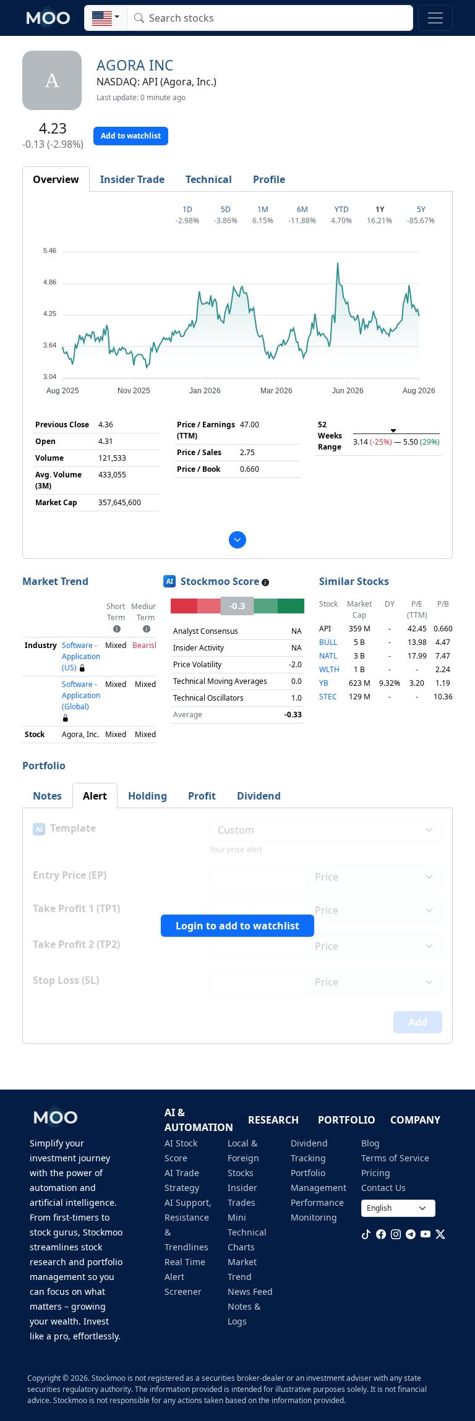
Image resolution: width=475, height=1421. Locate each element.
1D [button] (187, 209)
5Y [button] (421, 209)
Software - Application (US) (81, 656)
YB (323, 683)
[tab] (56, 179)
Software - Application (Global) (81, 695)
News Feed (250, 1291)
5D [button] (226, 209)
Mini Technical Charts (247, 1232)
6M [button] (302, 209)
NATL (328, 656)
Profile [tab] (269, 179)
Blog (370, 1143)
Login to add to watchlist (237, 925)
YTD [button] (342, 209)
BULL (328, 642)
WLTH (329, 669)
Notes (47, 796)
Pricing (375, 1173)
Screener (183, 1291)
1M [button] (262, 209)
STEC (328, 696)
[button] (105, 18)
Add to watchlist (131, 135)
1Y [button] (379, 209)
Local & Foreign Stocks (243, 1158)
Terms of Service (395, 1158)
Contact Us (383, 1187)
